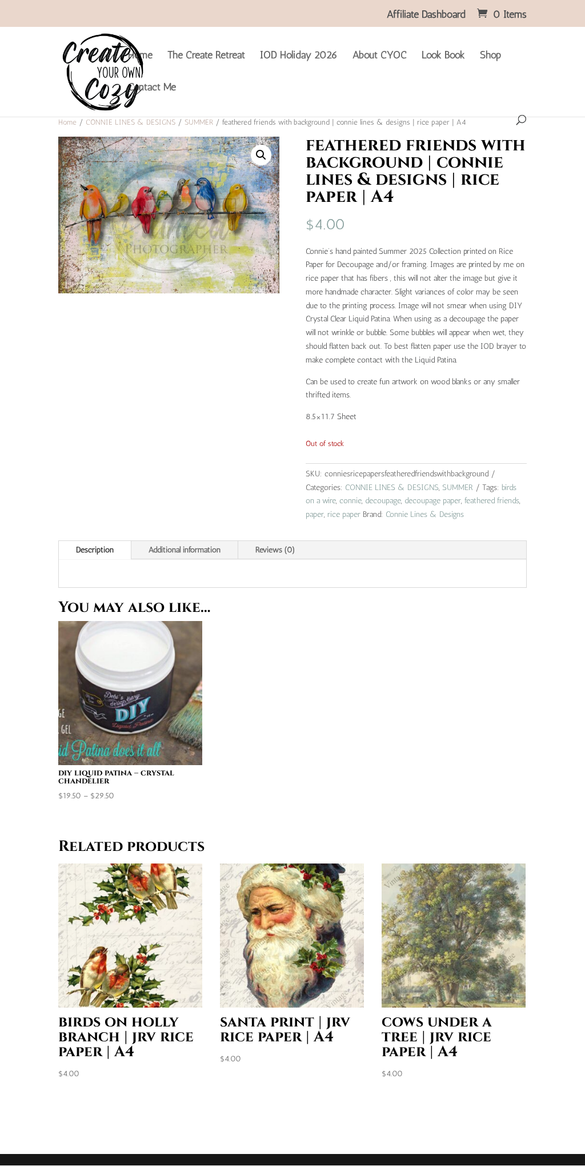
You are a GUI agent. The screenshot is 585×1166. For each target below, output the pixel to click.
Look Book (443, 56)
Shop (490, 56)
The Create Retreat (206, 56)
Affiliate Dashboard (426, 15)
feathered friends (491, 501)
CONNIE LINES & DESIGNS (130, 122)
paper (315, 514)
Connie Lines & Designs (425, 514)
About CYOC (379, 56)
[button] (261, 155)
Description (95, 550)
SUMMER (199, 122)
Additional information (185, 550)
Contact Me (152, 88)
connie (350, 501)
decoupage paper (432, 501)
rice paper (343, 514)
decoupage (383, 501)
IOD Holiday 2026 (299, 56)
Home (140, 56)
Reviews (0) (275, 550)
